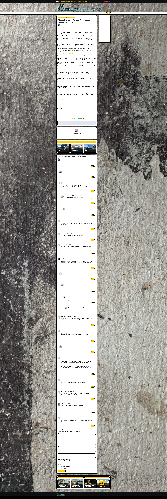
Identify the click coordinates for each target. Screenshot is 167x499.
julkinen (65, 195)
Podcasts (79, 12)
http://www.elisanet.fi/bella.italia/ (68, 186)
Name (58, 446)
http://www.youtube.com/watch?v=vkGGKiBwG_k (80, 198)
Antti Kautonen (77, 133)
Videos (84, 12)
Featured (100, 482)
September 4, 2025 (75, 150)
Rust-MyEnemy (63, 258)
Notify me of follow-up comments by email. (65, 466)
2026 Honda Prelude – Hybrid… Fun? (76, 148)
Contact (69, 12)
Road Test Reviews (102, 483)
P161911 (62, 403)
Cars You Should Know (62, 17)
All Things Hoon (88, 483)
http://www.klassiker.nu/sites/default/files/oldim (76, 336)
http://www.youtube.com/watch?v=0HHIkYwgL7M (82, 209)
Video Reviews (101, 484)
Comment (59, 433)
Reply (93, 166)
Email (58, 450)
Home (58, 12)
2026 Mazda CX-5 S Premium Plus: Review (76, 486)
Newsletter (74, 12)
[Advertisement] (105, 29)
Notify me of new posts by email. (63, 468)
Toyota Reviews (61, 483)
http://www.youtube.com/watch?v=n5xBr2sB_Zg (69, 394)
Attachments (60, 459)
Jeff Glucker (62, 149)
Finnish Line (69, 17)
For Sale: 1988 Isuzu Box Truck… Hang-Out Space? (90, 148)
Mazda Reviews (74, 483)
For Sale (73, 17)
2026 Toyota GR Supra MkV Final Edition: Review (63, 486)
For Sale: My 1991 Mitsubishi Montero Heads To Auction (62, 147)
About (61, 12)
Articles (65, 12)
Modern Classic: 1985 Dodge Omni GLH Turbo (67, 122)
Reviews (104, 482)
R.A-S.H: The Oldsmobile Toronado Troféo (86, 122)
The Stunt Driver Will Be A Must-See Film (90, 486)
